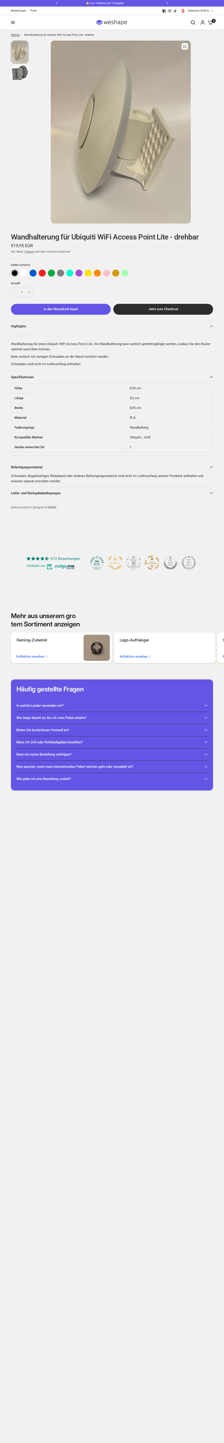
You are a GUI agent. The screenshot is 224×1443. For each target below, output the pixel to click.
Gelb (88, 273)
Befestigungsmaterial (26, 467)
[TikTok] (175, 11)
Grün (51, 273)
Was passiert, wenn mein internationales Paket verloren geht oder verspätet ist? (74, 767)
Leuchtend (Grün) (124, 273)
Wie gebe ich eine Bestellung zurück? (43, 779)
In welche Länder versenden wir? (39, 706)
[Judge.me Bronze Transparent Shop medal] (152, 563)
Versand (29, 251)
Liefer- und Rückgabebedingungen (36, 493)
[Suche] (193, 22)
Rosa (106, 273)
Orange (97, 273)
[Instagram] (170, 11)
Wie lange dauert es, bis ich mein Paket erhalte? (51, 718)
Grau (60, 273)
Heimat (15, 34)
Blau (33, 273)
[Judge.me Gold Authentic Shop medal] (115, 563)
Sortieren (14, 273)
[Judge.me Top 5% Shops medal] (170, 563)
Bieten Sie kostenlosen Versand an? (42, 730)
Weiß (23, 273)
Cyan (69, 273)
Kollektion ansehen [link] (30, 656)
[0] (209, 22)
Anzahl (15, 283)
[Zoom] (185, 46)
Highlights (18, 326)
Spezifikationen (22, 377)
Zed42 (52, 507)
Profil (33, 10)
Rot (42, 273)
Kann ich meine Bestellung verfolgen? (43, 754)
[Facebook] (164, 11)
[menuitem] (19, 11)
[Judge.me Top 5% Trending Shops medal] (189, 563)
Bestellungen (18, 10)
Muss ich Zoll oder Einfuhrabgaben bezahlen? (49, 742)
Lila (78, 273)
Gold (115, 273)
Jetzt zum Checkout (163, 309)
